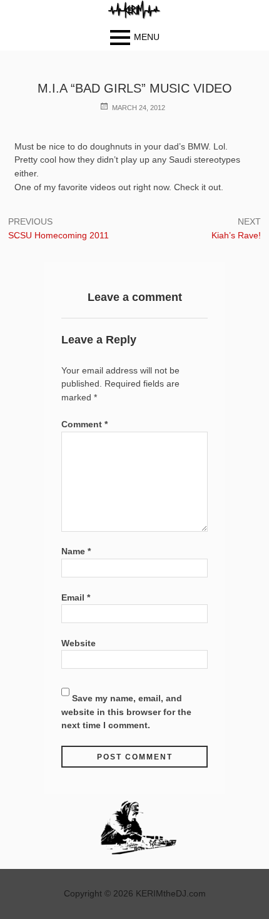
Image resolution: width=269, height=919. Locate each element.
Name (76, 551)
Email (75, 597)
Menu (147, 37)
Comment (84, 424)
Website (78, 643)
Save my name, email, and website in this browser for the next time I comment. (126, 711)
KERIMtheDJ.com (171, 893)
